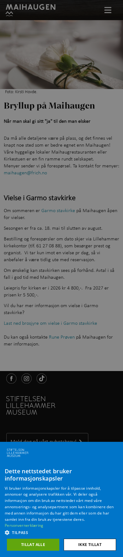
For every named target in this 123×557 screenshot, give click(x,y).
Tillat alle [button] (33, 544)
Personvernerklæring (24, 525)
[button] (61, 532)
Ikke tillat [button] (90, 544)
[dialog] (61, 499)
